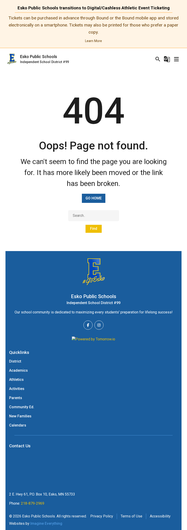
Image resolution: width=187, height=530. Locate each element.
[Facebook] (88, 325)
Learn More (93, 41)
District (15, 361)
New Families (20, 416)
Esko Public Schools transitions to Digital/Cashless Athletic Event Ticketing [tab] (94, 8)
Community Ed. (21, 407)
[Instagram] (99, 325)
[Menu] (176, 59)
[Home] (93, 271)
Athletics (16, 379)
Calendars (17, 425)
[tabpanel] (93, 29)
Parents (15, 398)
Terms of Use (131, 516)
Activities (16, 389)
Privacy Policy (101, 516)
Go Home (94, 198)
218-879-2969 (32, 503)
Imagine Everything (46, 523)
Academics (18, 370)
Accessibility (160, 516)
